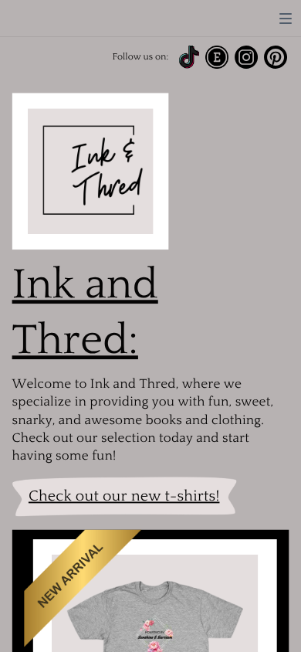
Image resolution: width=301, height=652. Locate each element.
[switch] (285, 18)
